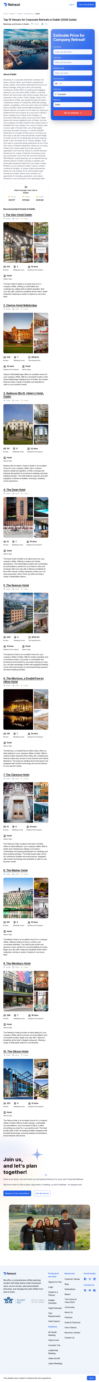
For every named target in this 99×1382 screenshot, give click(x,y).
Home (5, 14)
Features (68, 1317)
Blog (67, 1284)
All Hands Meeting (52, 1333)
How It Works (71, 1327)
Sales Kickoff (54, 1358)
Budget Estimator (52, 1301)
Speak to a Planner (53, 1293)
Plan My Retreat (42, 1193)
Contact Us (69, 1338)
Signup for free (55, 1282)
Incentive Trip (54, 1345)
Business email (59, 68)
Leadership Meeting (53, 1352)
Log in (71, 4)
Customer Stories (72, 1279)
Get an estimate (73, 113)
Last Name (57, 57)
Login (50, 1287)
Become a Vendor (72, 1332)
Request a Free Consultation (17, 1193)
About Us (69, 1312)
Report (68, 1294)
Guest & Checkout (72, 1322)
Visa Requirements (54, 1314)
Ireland (19, 14)
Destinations (28, 14)
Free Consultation (86, 4)
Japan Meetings (55, 1363)
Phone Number (58, 79)
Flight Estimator (55, 1308)
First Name (57, 47)
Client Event (53, 1340)
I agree (91, 1378)
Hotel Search (54, 1321)
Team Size (57, 89)
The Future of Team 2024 (71, 1301)
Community (70, 1307)
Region (12, 14)
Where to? (57, 100)
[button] (57, 83)
